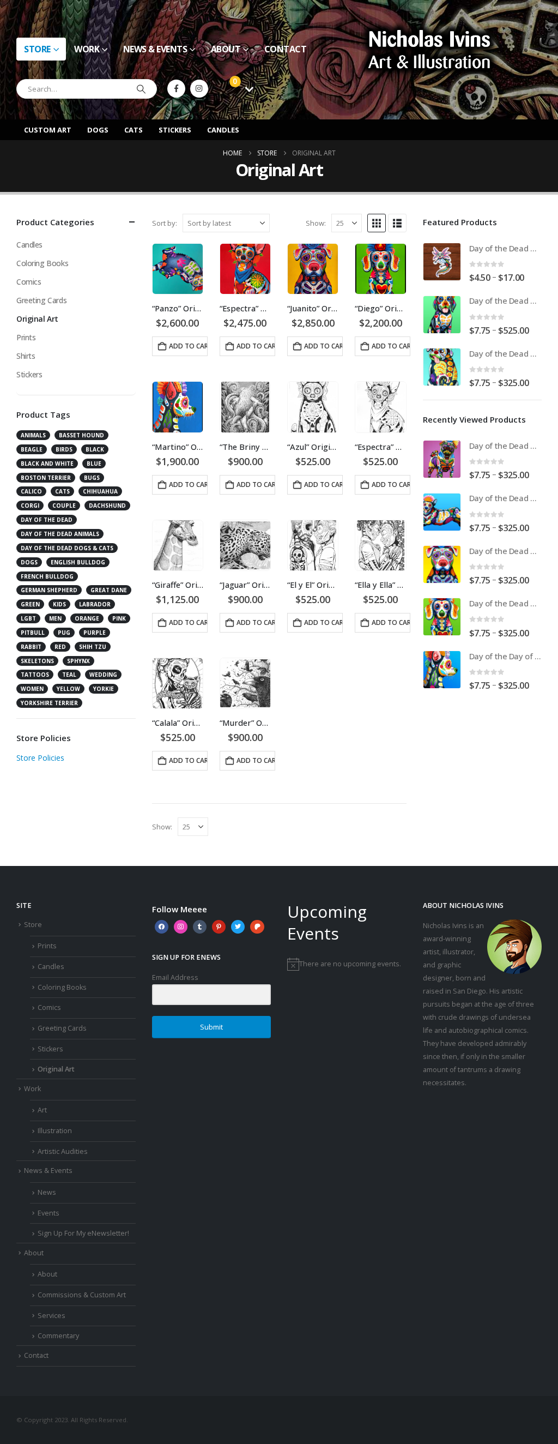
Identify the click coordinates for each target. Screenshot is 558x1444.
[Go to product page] (178, 269)
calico (31, 491)
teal (69, 674)
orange (87, 618)
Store (37, 49)
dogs (29, 562)
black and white (47, 463)
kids (59, 604)
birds (64, 449)
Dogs (97, 130)
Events (48, 1213)
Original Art (37, 319)
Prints (25, 337)
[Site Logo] (429, 49)
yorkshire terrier (49, 703)
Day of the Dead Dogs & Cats (67, 548)
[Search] (141, 89)
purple (94, 632)
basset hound (81, 435)
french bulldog (47, 576)
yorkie (103, 689)
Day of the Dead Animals (60, 534)
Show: (316, 223)
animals (33, 435)
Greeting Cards (41, 300)
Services (51, 1315)
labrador (95, 604)
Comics (28, 281)
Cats (133, 130)
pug (64, 632)
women (32, 689)
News (47, 1192)
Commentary (58, 1335)
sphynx (78, 661)
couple (64, 505)
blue (94, 463)
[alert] (347, 964)
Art (42, 1110)
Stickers (175, 130)
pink (119, 618)
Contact (285, 49)
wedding (103, 674)
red (60, 647)
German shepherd (49, 590)
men (55, 618)
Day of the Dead (46, 520)
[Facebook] (176, 89)
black (95, 449)
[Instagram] (199, 89)
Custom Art (47, 130)
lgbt (28, 618)
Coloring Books (42, 263)
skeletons (37, 661)
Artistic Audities (63, 1151)
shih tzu (92, 647)
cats (62, 491)
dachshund (107, 505)
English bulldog (78, 562)
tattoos (35, 674)
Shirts (25, 356)
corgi (30, 505)
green (30, 604)
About (226, 49)
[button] (376, 223)
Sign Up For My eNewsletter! (83, 1233)
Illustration (55, 1130)
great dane (108, 590)
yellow (68, 689)
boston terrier (46, 478)
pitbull (33, 632)
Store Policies (40, 758)
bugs (92, 478)
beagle (32, 449)
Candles (223, 130)
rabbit (31, 647)
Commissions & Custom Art (82, 1294)
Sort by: (164, 223)
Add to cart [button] (188, 346)
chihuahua (100, 491)
